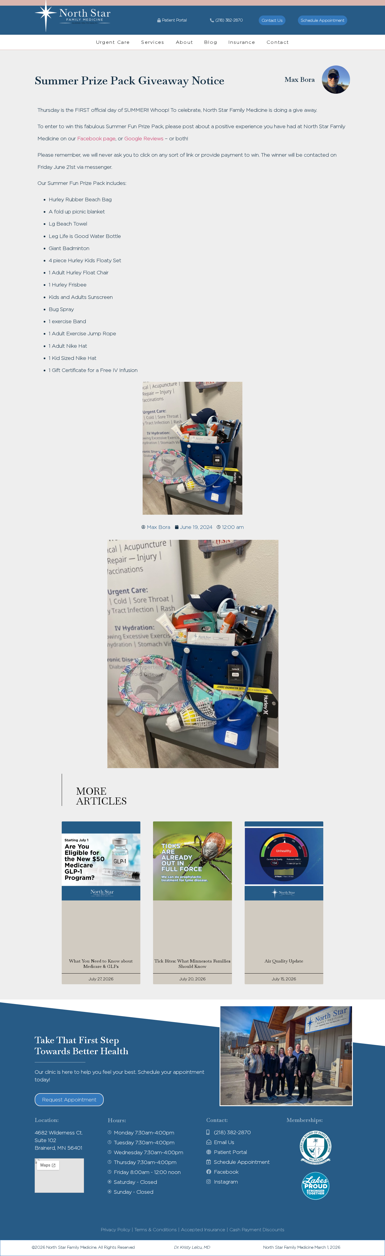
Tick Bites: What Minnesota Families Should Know (192, 963)
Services (152, 42)
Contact (278, 42)
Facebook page (96, 138)
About (184, 42)
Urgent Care (113, 42)
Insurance (242, 42)
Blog (210, 42)
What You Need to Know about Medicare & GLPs (101, 963)
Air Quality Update (284, 961)
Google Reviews (143, 138)
